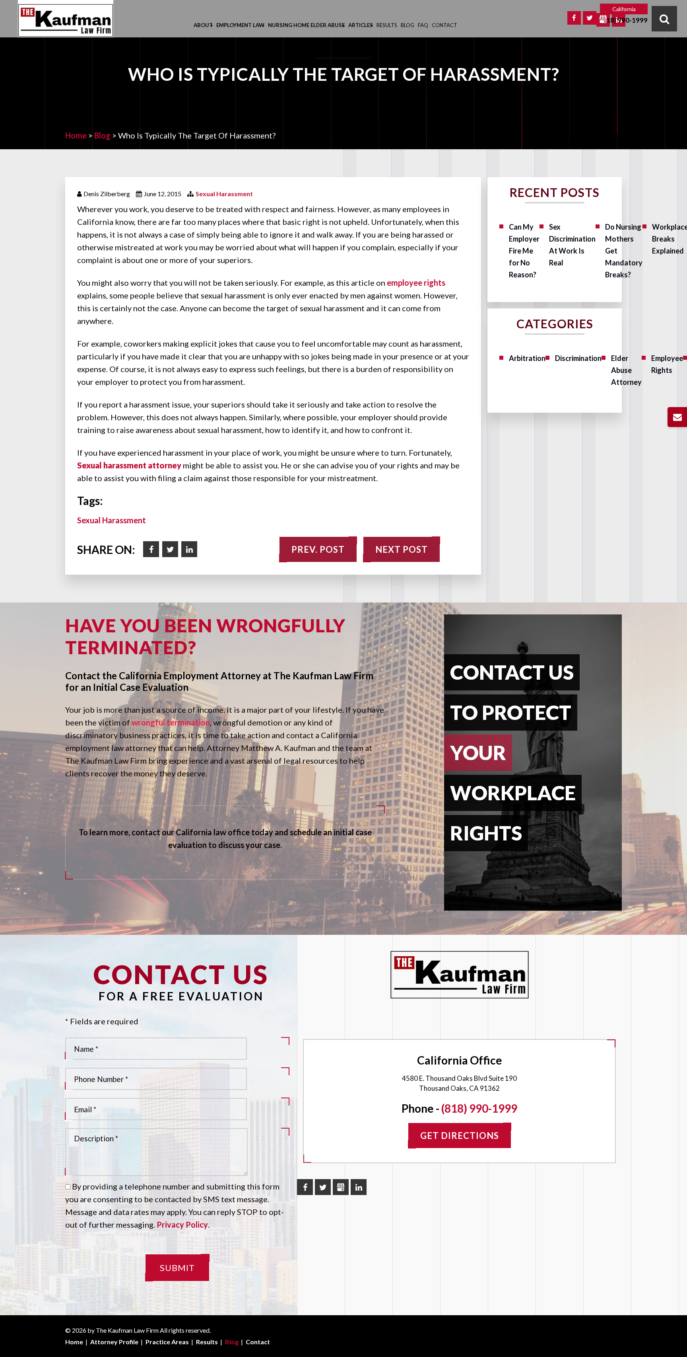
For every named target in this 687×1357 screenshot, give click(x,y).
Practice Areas (167, 1341)
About (203, 25)
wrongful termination (171, 722)
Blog (407, 25)
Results (386, 25)
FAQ (423, 25)
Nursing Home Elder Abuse (306, 25)
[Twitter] (589, 18)
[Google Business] (603, 20)
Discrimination (578, 358)
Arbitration (527, 358)
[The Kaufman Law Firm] (65, 20)
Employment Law (240, 25)
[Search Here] (664, 18)
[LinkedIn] (359, 1187)
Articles (360, 25)
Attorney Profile (114, 1341)
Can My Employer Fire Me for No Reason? (524, 250)
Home (74, 1341)
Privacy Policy (182, 1224)
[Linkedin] (189, 549)
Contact (444, 25)
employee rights (416, 282)
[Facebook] (574, 18)
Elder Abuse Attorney (626, 370)
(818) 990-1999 (624, 20)
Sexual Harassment (224, 193)
